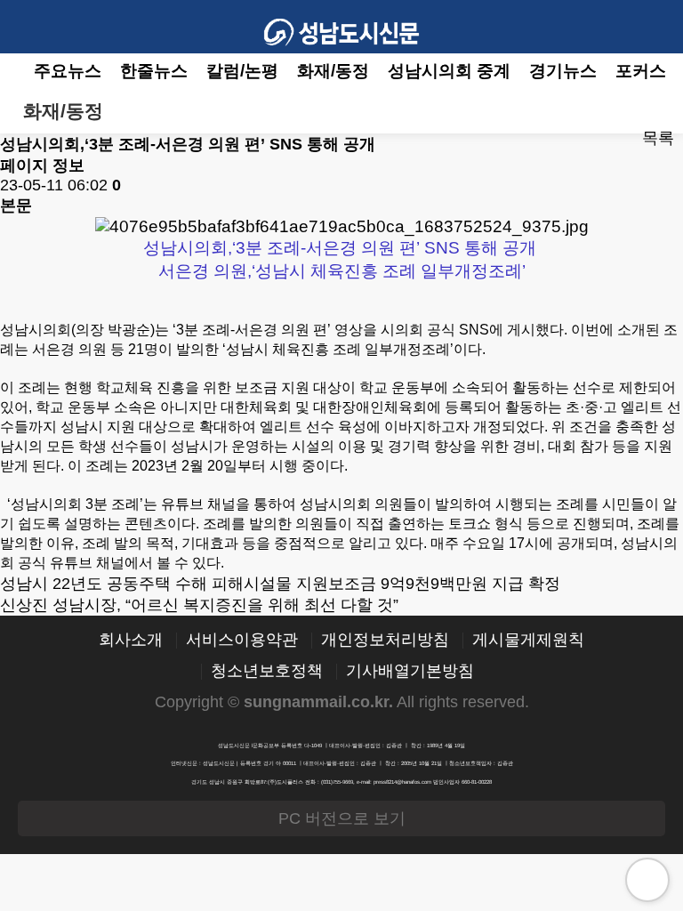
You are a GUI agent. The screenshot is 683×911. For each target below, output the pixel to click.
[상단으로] (647, 880)
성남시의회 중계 (449, 70)
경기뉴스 (563, 70)
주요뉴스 (67, 70)
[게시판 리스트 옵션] (655, 111)
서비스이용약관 (242, 641)
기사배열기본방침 (410, 672)
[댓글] (593, 139)
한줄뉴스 (154, 70)
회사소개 (131, 641)
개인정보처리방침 (385, 641)
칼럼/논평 (242, 70)
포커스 (640, 70)
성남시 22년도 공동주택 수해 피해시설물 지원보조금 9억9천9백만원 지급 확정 (280, 584)
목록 (658, 138)
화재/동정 (333, 70)
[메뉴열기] (26, 26)
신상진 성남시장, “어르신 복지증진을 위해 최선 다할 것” (199, 605)
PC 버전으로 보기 (342, 818)
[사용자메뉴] (656, 26)
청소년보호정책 (267, 672)
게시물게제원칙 (528, 641)
